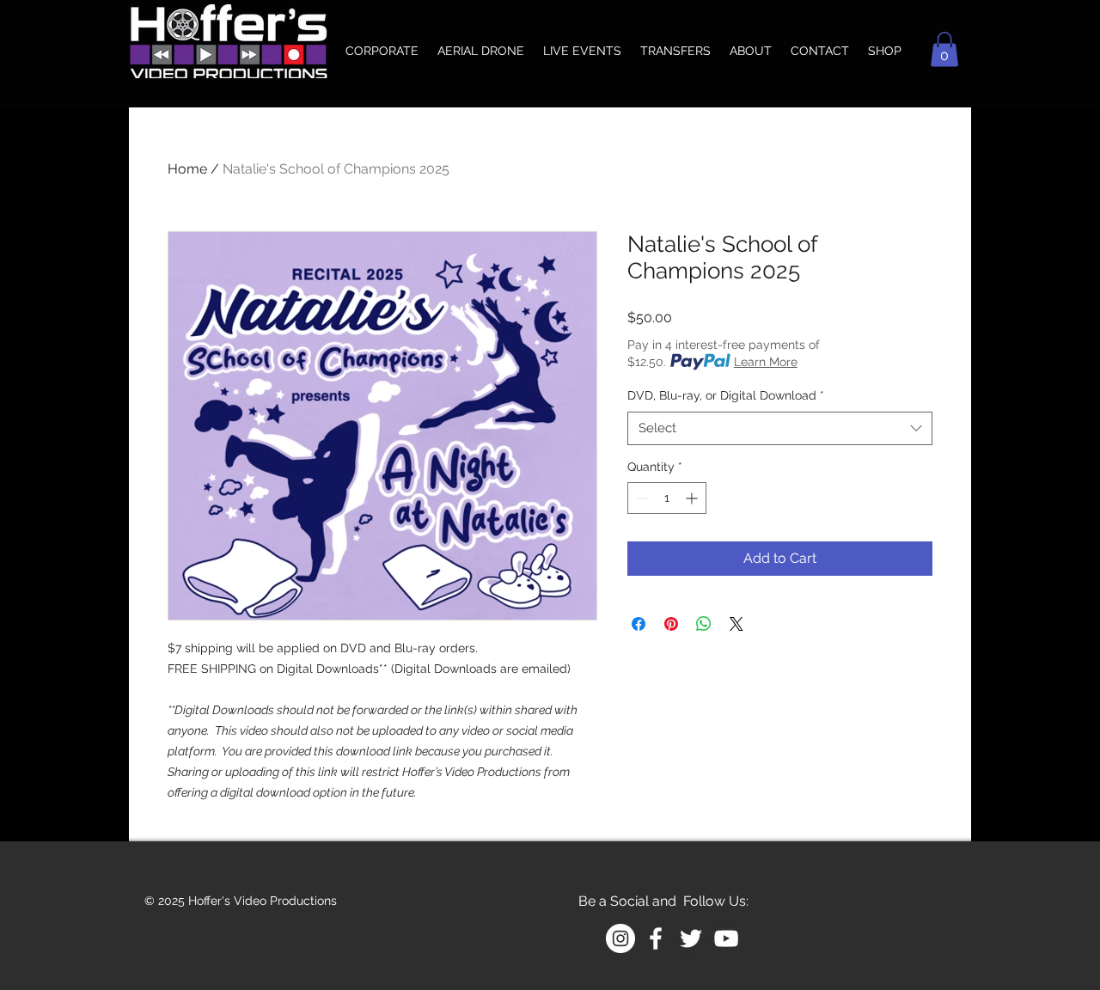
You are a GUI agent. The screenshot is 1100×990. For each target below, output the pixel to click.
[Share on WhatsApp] (704, 624)
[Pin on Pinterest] (671, 624)
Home (187, 169)
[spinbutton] (666, 498)
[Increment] (693, 498)
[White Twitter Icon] (691, 938)
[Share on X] (736, 624)
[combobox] (779, 428)
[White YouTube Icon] (726, 938)
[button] (944, 49)
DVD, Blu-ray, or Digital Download (725, 395)
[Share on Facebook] (638, 624)
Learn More (766, 362)
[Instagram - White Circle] (620, 938)
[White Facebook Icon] (655, 938)
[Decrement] (640, 498)
